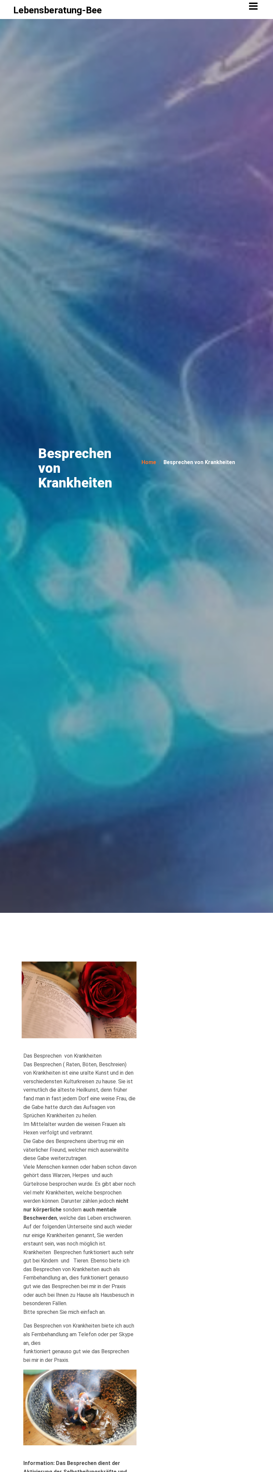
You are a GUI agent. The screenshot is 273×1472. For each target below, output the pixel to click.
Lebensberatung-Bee (57, 10)
